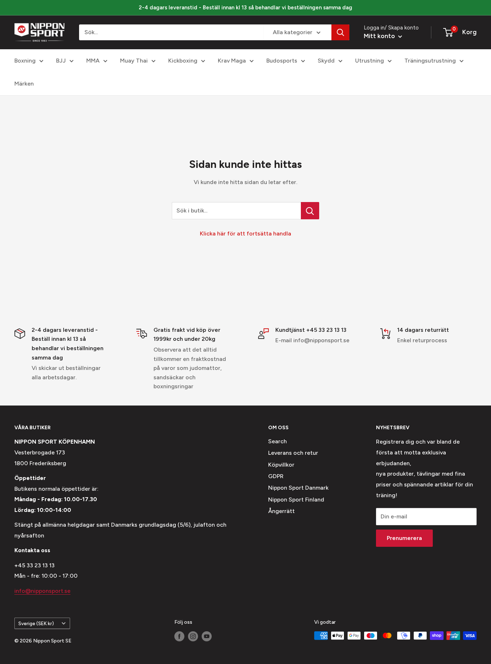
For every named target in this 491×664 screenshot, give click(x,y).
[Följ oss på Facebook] (179, 636)
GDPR (276, 476)
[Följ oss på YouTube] (207, 636)
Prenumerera (404, 538)
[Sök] (340, 32)
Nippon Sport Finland (296, 499)
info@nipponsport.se (42, 590)
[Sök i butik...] (310, 210)
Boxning (25, 60)
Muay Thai (134, 60)
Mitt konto (380, 36)
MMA (93, 60)
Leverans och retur (293, 452)
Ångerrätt (281, 511)
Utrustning (369, 60)
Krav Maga (232, 60)
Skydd (326, 60)
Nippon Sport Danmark (298, 487)
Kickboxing (182, 60)
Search (277, 441)
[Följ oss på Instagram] (193, 636)
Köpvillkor (281, 464)
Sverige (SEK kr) (36, 623)
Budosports (281, 60)
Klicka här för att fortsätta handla (245, 233)
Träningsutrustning (430, 60)
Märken (24, 83)
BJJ (61, 60)
